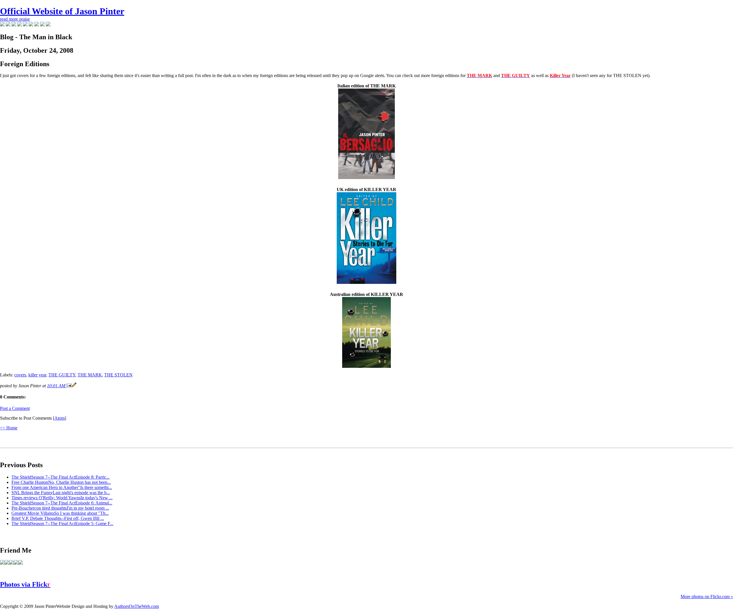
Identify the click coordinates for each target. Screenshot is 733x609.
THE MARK (90, 374)
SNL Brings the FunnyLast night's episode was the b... (60, 492)
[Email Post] (69, 385)
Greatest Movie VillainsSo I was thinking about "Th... (60, 513)
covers (20, 374)
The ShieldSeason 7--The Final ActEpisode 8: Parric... (60, 477)
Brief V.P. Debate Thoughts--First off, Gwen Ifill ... (57, 518)
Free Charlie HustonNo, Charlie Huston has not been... (61, 482)
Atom (59, 418)
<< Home (8, 427)
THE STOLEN (118, 374)
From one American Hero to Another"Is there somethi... (61, 487)
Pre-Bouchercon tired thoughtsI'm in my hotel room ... (60, 508)
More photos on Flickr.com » (707, 596)
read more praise (15, 19)
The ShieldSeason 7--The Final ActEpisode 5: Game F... (62, 523)
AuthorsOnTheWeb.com (136, 606)
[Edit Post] (74, 385)
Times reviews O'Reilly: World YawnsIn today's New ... (62, 497)
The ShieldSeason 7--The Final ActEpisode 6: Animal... (61, 502)
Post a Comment (15, 408)
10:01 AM (56, 385)
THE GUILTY (61, 374)
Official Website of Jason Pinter (62, 11)
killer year (37, 374)
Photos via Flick (25, 584)
